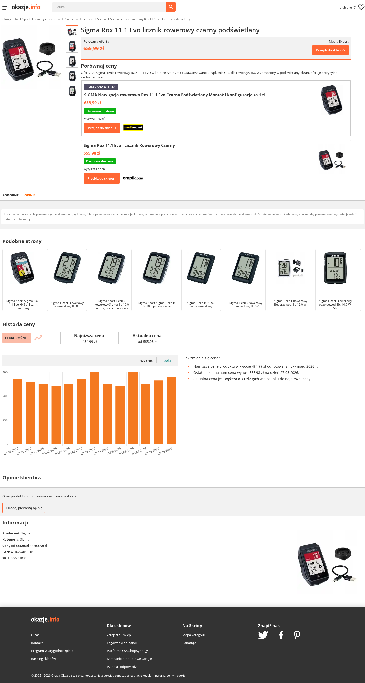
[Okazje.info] (28, 7)
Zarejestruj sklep (119, 635)
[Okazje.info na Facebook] (281, 635)
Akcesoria (71, 19)
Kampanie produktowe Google (129, 658)
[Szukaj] (113, 4)
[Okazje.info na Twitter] (263, 635)
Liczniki (88, 19)
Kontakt (37, 643)
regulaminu (151, 675)
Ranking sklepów (43, 658)
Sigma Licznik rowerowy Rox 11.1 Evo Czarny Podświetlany (150, 19)
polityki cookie (176, 675)
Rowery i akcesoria (47, 19)
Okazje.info (10, 19)
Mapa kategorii (193, 635)
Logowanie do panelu (123, 643)
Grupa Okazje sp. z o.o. (67, 675)
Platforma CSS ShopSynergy (127, 650)
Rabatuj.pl (189, 643)
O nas (35, 635)
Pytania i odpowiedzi (122, 666)
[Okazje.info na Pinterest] (297, 635)
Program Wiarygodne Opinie (52, 650)
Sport (26, 19)
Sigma (101, 19)
